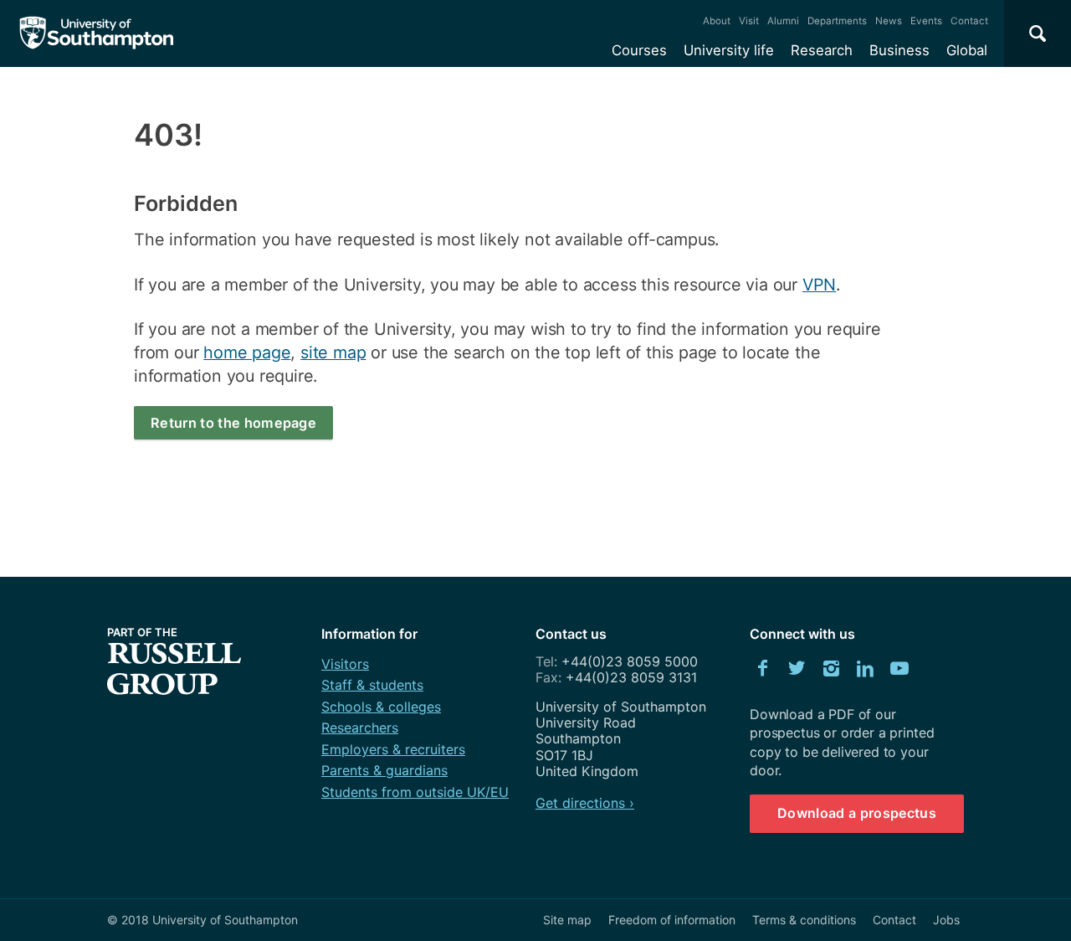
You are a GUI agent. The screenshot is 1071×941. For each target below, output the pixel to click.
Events (926, 21)
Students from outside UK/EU (415, 792)
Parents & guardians (384, 770)
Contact (969, 21)
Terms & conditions (804, 920)
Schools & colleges (381, 706)
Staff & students (372, 684)
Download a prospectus (856, 813)
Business (899, 50)
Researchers (359, 727)
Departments (837, 21)
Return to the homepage (233, 422)
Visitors (345, 664)
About (716, 21)
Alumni (783, 21)
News (888, 21)
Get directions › (585, 802)
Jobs (946, 920)
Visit (749, 21)
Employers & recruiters (393, 749)
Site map (567, 920)
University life (729, 50)
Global (966, 50)
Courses (639, 50)
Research (822, 50)
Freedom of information (671, 920)
